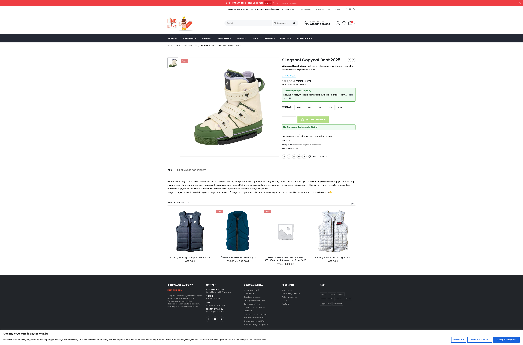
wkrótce (348, 299)
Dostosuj (457, 339)
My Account (306, 9)
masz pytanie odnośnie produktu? (318, 136)
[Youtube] (350, 9)
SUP (254, 38)
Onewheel (206, 38)
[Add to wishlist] (208, 212)
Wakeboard (188, 38)
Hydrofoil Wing (304, 38)
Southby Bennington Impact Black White (190, 257)
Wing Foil (241, 38)
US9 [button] (330, 107)
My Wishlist (319, 9)
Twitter (289, 156)
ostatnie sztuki (326, 299)
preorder (338, 299)
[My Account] (338, 23)
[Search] (294, 23)
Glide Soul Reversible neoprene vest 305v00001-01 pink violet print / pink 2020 (285, 259)
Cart (329, 9)
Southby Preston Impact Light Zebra (333, 257)
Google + (299, 156)
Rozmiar (286, 107)
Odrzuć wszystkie (479, 339)
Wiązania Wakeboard (312, 145)
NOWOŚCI (172, 38)
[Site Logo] (181, 23)
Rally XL (268, 3)
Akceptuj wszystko (506, 339)
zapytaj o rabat (292, 136)
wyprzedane (326, 304)
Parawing (268, 38)
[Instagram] (353, 9)
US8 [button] (319, 107)
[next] (353, 60)
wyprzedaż (338, 304)
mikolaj (332, 294)
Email (304, 156)
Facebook (284, 156)
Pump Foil (284, 38)
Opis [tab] (170, 170)
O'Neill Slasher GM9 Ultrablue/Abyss (238, 257)
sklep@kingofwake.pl (215, 305)
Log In (337, 9)
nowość (294, 148)
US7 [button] (309, 107)
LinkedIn (294, 156)
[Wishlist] (344, 23)
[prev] (349, 60)
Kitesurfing (223, 38)
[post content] (190, 231)
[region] (261, 337)
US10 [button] (340, 107)
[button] (352, 203)
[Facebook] (346, 9)
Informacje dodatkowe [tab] (191, 170)
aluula (323, 294)
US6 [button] (299, 107)
